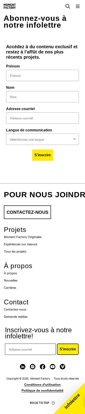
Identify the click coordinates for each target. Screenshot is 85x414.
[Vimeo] (63, 367)
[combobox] (41, 139)
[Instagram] (33, 367)
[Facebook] (43, 367)
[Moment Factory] (9, 6)
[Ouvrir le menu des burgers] (78, 6)
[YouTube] (53, 367)
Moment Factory (40, 378)
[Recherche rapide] (68, 6)
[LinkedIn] (23, 367)
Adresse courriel (20, 109)
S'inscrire (42, 155)
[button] (69, 398)
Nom (10, 87)
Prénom (13, 66)
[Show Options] (74, 139)
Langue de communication (29, 130)
